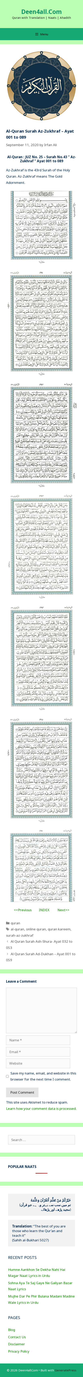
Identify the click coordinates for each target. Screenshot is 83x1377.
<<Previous (23, 910)
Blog (11, 1329)
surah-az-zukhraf (19, 935)
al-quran (17, 929)
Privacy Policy (18, 1351)
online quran (36, 929)
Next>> (63, 910)
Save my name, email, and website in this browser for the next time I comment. (43, 1076)
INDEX (44, 910)
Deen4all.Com (41, 11)
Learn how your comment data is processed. (41, 1108)
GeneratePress (65, 1370)
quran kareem (59, 929)
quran (15, 923)
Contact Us (17, 1337)
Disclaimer (16, 1344)
